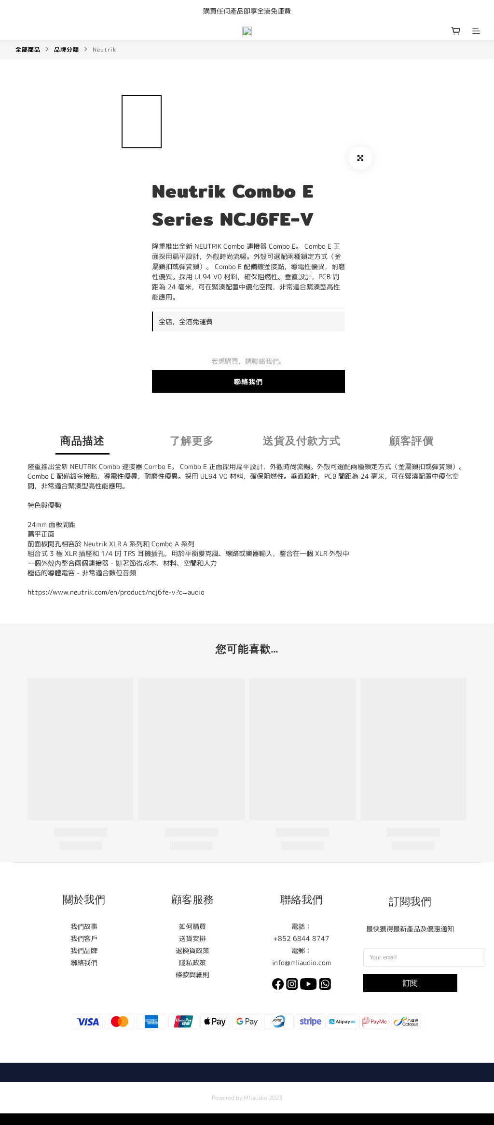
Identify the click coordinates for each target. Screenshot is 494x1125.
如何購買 (192, 926)
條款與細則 (192, 974)
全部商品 (28, 49)
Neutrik (104, 49)
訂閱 (410, 983)
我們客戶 (83, 938)
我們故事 (83, 926)
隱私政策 (192, 962)
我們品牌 (83, 950)
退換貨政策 (192, 950)
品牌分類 (66, 49)
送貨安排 (192, 938)
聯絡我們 (248, 381)
